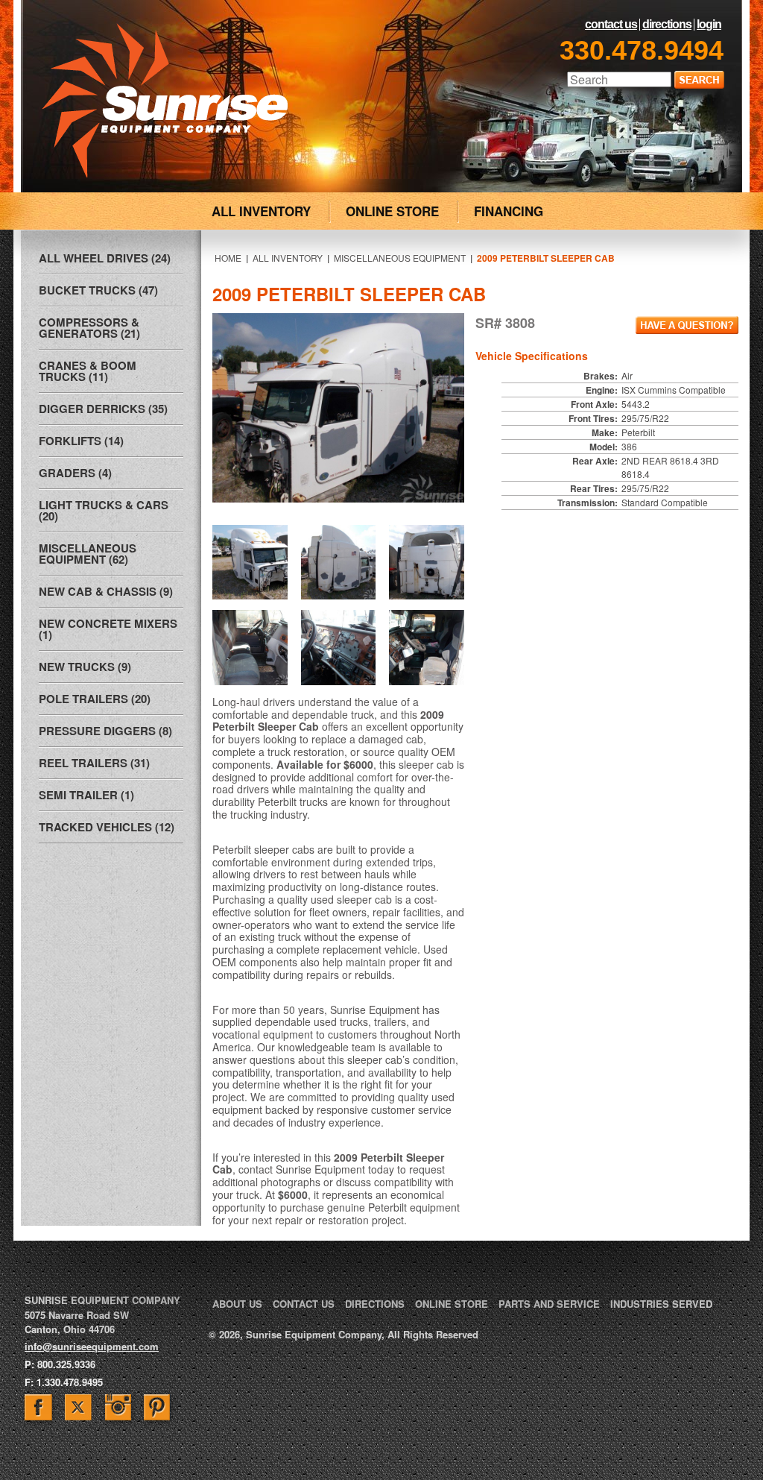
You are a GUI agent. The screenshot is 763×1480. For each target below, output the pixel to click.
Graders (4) (75, 473)
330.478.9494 (642, 50)
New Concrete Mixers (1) (108, 629)
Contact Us (611, 25)
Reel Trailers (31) (94, 763)
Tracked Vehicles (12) (106, 827)
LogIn (709, 25)
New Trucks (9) (85, 666)
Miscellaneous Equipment (400, 257)
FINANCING (508, 211)
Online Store (451, 1304)
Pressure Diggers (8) (105, 730)
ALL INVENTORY (261, 211)
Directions (666, 25)
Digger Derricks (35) (103, 408)
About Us (237, 1304)
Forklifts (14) (81, 440)
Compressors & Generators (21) (89, 327)
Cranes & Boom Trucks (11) (87, 371)
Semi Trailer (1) (86, 795)
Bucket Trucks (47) (98, 290)
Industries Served (661, 1304)
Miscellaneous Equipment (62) (87, 553)
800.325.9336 (66, 1364)
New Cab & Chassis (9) (106, 591)
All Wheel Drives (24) (105, 258)
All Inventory (288, 257)
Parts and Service (549, 1304)
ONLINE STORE (392, 211)
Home (228, 257)
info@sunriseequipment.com (92, 1346)
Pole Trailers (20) (95, 698)
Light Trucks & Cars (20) (103, 510)
